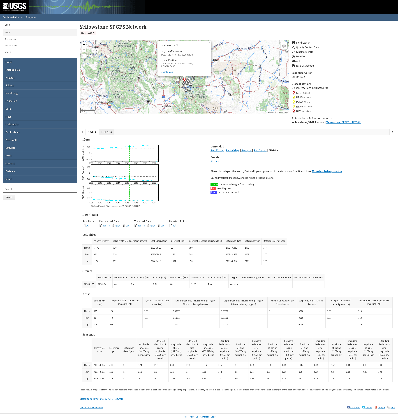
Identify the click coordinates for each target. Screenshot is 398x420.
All (87, 225)
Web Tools (11, 140)
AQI (296, 61)
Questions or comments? (91, 407)
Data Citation (11, 45)
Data (7, 32)
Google (381, 407)
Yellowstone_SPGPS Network (113, 27)
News (8, 155)
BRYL (303, 111)
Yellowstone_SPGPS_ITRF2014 (343, 122)
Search (9, 197)
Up (127, 225)
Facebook (355, 407)
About (8, 52)
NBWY (303, 97)
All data (273, 150)
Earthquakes (12, 70)
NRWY (304, 106)
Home (8, 62)
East (117, 225)
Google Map (167, 71)
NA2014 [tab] (92, 132)
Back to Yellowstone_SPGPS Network (102, 399)
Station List (11, 38)
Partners (10, 171)
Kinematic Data (302, 52)
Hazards (10, 77)
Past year (246, 150)
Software (10, 147)
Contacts (204, 416)
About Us (194, 416)
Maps (8, 116)
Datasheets (303, 66)
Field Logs (301, 43)
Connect (10, 163)
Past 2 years (260, 150)
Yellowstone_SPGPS (308, 122)
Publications (12, 132)
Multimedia (12, 124)
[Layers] (283, 45)
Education (11, 101)
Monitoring (11, 93)
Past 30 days (217, 150)
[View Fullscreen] (83, 56)
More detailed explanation (327, 171)
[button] (183, 84)
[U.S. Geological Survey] (14, 7)
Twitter (369, 407)
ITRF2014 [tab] (106, 132)
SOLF (303, 93)
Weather (299, 56)
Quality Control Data (305, 47)
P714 (303, 102)
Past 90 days (232, 150)
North (106, 225)
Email (393, 407)
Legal (213, 416)
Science (9, 85)
